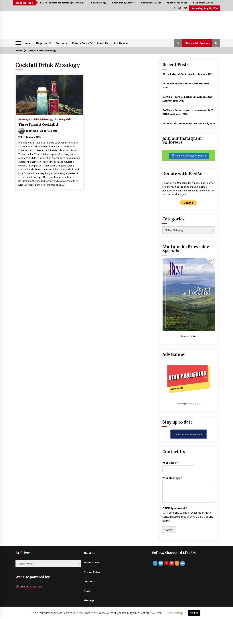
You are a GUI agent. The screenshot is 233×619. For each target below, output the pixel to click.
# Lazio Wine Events (203, 2)
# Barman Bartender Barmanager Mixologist (63, 2)
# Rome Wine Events (151, 2)
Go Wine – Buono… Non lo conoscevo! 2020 (187, 110)
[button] (178, 43)
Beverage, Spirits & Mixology (35, 119)
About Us (102, 43)
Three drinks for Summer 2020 (180, 123)
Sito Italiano (121, 43)
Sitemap (89, 600)
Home (27, 43)
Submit (169, 529)
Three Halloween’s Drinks (177, 83)
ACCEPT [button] (194, 613)
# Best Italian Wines (176, 2)
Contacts (61, 43)
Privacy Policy (80, 43)
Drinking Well (63, 119)
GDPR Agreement (174, 508)
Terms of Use (91, 562)
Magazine (42, 43)
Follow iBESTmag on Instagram (190, 155)
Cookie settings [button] (174, 613)
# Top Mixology (98, 2)
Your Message (172, 478)
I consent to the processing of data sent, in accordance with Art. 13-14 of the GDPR (187, 516)
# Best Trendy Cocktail (123, 2)
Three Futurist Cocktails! (38, 124)
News (87, 591)
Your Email (170, 463)
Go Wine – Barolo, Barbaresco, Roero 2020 (187, 96)
